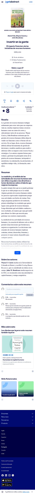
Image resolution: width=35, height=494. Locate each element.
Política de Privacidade (7, 461)
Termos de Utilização (6, 464)
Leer (17, 252)
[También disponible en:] (30, 101)
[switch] (17, 86)
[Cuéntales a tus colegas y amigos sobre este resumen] (24, 101)
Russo (2, 440)
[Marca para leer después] (11, 101)
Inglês (2, 430)
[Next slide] (33, 371)
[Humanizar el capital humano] (17, 344)
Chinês (3, 443)
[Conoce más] (15, 106)
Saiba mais (26, 492)
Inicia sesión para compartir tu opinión (14, 294)
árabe (2, 453)
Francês (3, 450)
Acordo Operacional (6, 467)
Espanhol (3, 437)
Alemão (3, 434)
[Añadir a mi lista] (17, 101)
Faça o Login (9, 92)
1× (7, 86)
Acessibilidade (5, 470)
